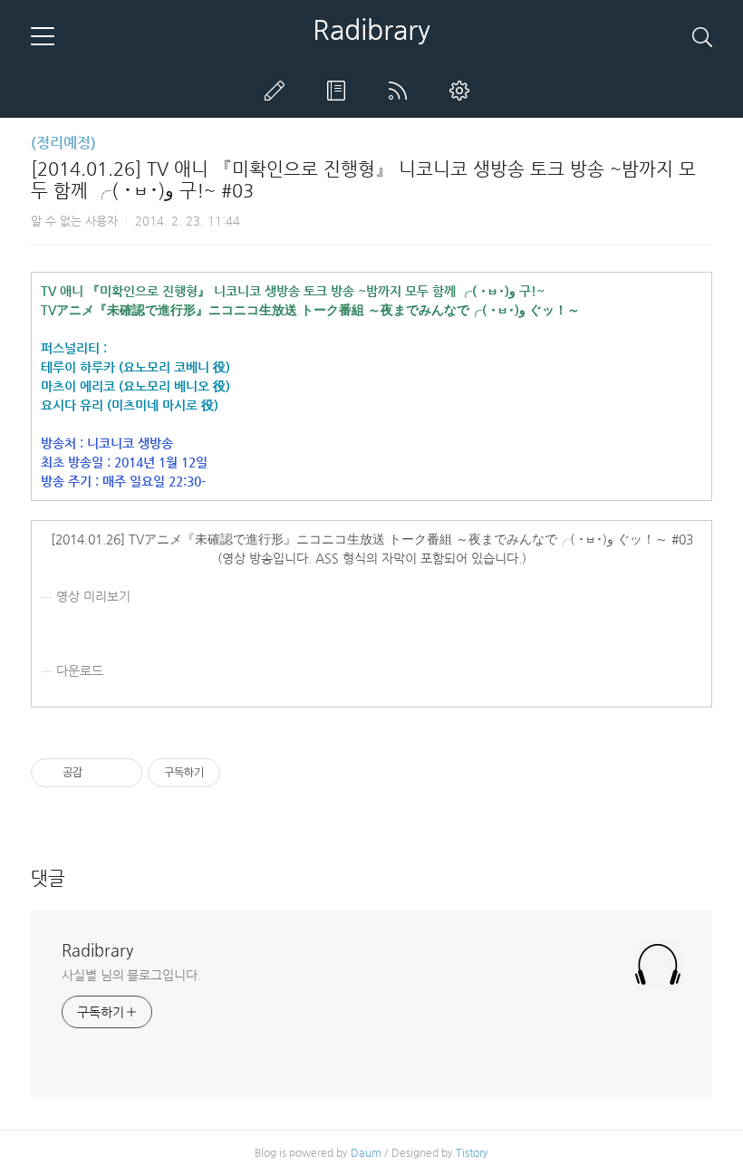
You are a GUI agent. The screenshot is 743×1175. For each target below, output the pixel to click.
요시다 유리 (72, 405)
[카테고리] (42, 36)
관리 (463, 90)
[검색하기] (702, 36)
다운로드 (79, 670)
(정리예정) (63, 142)
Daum (366, 1152)
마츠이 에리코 (78, 386)
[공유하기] (99, 772)
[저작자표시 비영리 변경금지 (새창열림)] (244, 773)
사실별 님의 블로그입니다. (131, 975)
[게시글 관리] (122, 772)
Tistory (472, 1152)
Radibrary (371, 29)
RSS (401, 90)
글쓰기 (278, 90)
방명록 (340, 90)
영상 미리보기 (93, 596)
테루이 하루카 (78, 367)
